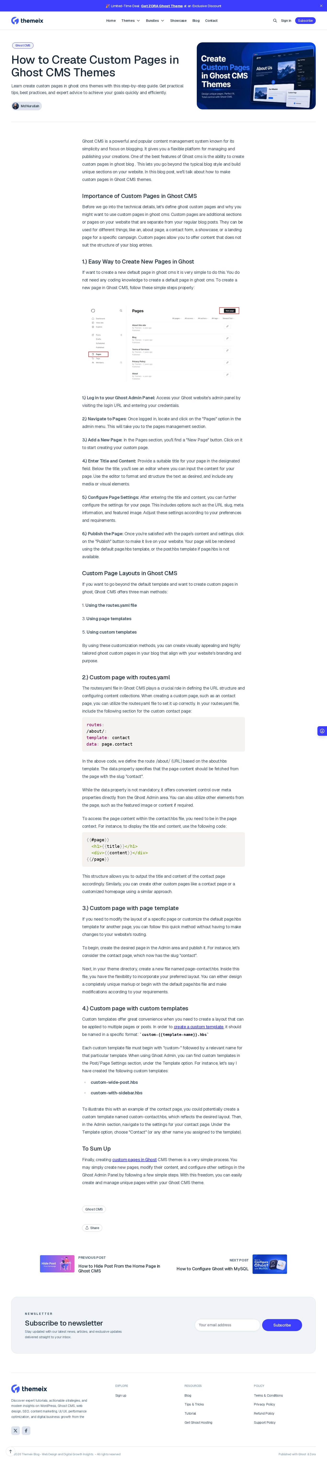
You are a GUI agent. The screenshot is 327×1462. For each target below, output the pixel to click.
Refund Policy (264, 1413)
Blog (188, 1395)
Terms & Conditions (268, 1395)
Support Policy (265, 1422)
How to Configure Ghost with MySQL (212, 1268)
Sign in (286, 20)
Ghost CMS (22, 45)
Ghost (302, 1454)
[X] (15, 1430)
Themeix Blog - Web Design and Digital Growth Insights (57, 1454)
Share (94, 1228)
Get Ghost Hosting (198, 1422)
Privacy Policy (264, 1404)
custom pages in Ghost (134, 1159)
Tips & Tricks (194, 1404)
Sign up (120, 1395)
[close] (321, 6)
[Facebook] (26, 1430)
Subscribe (305, 20)
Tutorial (190, 1413)
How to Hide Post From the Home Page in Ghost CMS (119, 1268)
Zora (313, 1454)
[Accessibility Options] (322, 731)
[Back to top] (10, 1451)
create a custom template (199, 1026)
